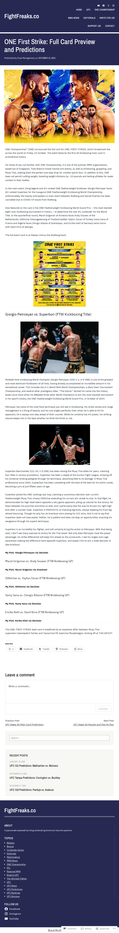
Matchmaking (13, 857)
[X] (108, 5)
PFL (8, 867)
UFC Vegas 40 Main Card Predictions (24, 724)
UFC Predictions (14, 889)
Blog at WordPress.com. (59, 930)
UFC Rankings (13, 892)
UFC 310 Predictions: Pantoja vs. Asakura (32, 790)
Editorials (11, 853)
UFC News (12, 885)
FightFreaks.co (21, 16)
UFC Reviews (13, 896)
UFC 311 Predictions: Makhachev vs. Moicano (34, 766)
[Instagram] (113, 5)
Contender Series (15, 849)
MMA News (12, 860)
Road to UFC (13, 874)
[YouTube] (98, 5)
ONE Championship (16, 864)
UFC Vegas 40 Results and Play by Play (93, 724)
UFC (9, 882)
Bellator (11, 842)
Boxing (10, 846)
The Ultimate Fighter (17, 878)
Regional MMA (14, 871)
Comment (103, 708)
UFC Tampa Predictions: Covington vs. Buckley (35, 778)
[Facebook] (103, 5)
